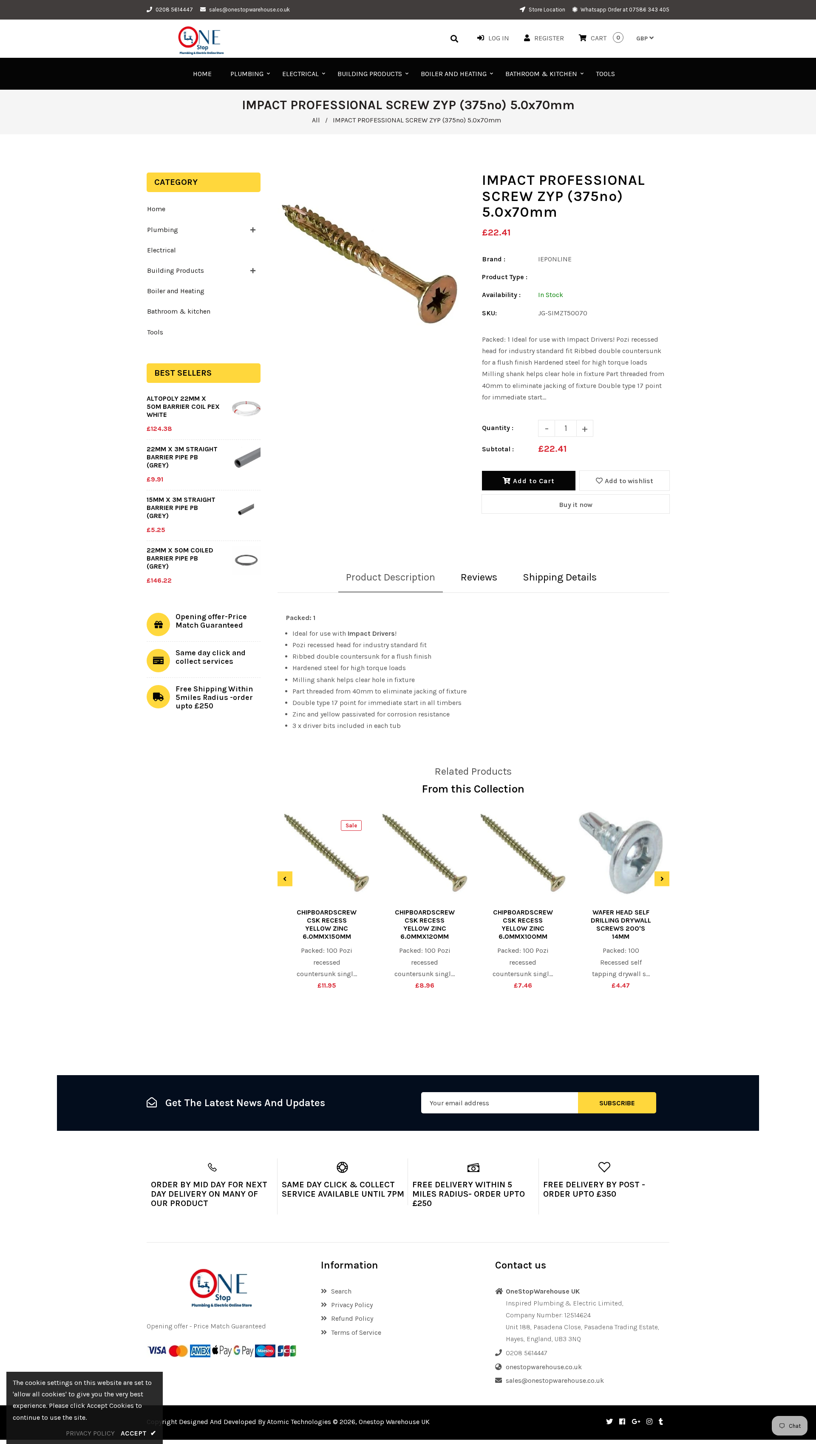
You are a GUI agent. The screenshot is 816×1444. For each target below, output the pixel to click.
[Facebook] (622, 1422)
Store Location (546, 9)
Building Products (175, 270)
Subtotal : (498, 449)
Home (156, 209)
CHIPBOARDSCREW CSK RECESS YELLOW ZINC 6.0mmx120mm (425, 924)
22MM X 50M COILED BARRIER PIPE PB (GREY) (180, 558)
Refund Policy (352, 1318)
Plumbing (162, 230)
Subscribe (617, 1103)
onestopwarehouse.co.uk (544, 1367)
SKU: (489, 313)
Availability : (501, 295)
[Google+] (636, 1422)
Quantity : (497, 428)
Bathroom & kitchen (178, 311)
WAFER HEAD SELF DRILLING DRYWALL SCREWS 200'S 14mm (621, 924)
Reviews (479, 577)
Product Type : (504, 277)
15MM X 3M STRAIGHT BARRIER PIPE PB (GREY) (181, 507)
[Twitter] (609, 1422)
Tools (155, 332)
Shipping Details (560, 577)
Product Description (390, 577)
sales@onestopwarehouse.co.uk (249, 9)
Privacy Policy (352, 1305)
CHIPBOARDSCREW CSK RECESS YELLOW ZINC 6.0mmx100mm (523, 924)
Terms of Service (356, 1332)
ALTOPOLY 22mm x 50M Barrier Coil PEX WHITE (183, 406)
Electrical (161, 250)
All (316, 120)
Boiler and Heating (175, 291)
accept (138, 1433)
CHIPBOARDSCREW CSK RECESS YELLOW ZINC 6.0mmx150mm (327, 924)
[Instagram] (649, 1422)
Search (341, 1291)
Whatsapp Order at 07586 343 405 (624, 9)
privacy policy (90, 1433)
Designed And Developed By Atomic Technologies (255, 1422)
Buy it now (575, 505)
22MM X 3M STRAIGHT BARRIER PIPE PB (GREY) (182, 457)
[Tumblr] (661, 1422)
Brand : (493, 259)
